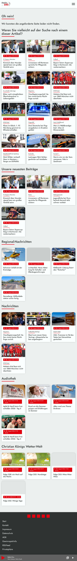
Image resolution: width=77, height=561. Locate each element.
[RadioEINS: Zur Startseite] (36, 4)
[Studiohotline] (48, 516)
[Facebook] (33, 516)
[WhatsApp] (28, 516)
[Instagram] (38, 516)
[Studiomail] (43, 516)
